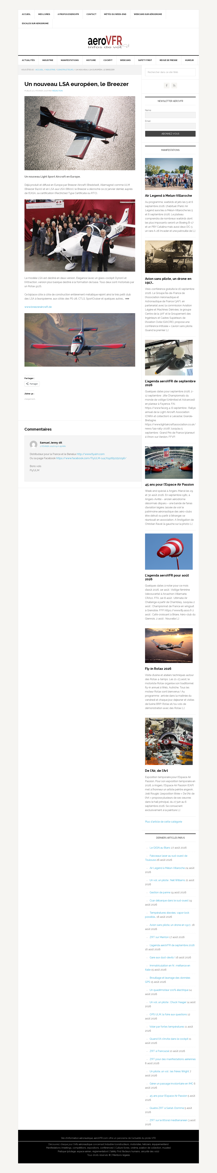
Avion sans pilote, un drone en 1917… (170, 924)
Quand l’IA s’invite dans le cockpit (169, 1038)
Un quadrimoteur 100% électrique (169, 990)
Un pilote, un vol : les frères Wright (169, 1071)
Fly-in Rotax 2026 (158, 669)
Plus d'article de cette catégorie (163, 821)
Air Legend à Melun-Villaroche (168, 196)
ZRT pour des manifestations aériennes (173, 1059)
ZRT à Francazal (159, 1051)
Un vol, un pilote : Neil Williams (167, 880)
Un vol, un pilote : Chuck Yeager (168, 1002)
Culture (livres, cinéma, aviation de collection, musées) (143, 1148)
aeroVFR (108, 42)
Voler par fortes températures (166, 1026)
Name (148, 110)
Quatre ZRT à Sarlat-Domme (167, 1108)
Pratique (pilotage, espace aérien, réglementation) (83, 1151)
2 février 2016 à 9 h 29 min (53, 446)
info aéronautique (83, 1144)
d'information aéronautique (79, 1138)
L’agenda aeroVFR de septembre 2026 (172, 945)
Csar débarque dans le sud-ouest (169, 900)
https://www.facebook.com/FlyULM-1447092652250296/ (91, 458)
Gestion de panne (160, 892)
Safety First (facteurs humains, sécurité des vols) (134, 1151)
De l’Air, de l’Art (156, 771)
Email (148, 121)
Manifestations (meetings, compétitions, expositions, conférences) (80, 1148)
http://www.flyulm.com (91, 454)
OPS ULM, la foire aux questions (168, 1014)
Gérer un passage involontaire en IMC (171, 1083)
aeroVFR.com (101, 1138)
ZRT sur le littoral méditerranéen (168, 1120)
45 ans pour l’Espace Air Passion (169, 484)
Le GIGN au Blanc (160, 847)
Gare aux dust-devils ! (162, 957)
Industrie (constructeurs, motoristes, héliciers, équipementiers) (137, 1144)
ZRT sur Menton (159, 937)
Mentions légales (121, 1155)
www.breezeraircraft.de (38, 306)
